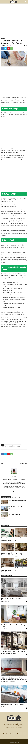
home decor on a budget (9, 445)
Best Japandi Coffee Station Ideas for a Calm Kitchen (20, 539)
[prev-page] (2, 519)
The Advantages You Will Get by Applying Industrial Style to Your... (13, 652)
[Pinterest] (8, 48)
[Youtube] (24, 733)
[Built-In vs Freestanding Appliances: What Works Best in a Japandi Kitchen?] (7, 547)
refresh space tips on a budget (14, 446)
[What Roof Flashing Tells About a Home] (4, 508)
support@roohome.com (16, 729)
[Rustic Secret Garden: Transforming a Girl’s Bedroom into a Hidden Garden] (21, 547)
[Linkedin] (14, 491)
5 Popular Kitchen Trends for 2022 (7, 462)
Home (2, 4)
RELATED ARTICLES (6, 497)
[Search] (26, 1)
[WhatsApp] (11, 48)
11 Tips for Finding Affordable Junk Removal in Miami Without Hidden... (7, 539)
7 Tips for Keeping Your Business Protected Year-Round (20, 569)
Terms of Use (10, 740)
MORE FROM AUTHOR (16, 497)
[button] (2, 1)
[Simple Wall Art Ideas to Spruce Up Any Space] (14, 614)
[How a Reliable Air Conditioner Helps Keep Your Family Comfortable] (4, 514)
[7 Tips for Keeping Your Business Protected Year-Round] (21, 562)
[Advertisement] (14, 23)
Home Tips (7, 4)
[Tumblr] (17, 733)
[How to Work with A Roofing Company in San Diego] (14, 694)
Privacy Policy (16, 740)
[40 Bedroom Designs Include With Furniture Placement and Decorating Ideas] (14, 667)
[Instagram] (7, 733)
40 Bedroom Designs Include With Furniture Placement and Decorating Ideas (14, 678)
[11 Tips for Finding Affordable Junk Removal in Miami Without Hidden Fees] (7, 532)
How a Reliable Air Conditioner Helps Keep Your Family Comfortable (16, 514)
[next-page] (4, 519)
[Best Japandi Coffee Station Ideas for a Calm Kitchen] (4, 502)
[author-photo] (14, 474)
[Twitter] (5, 48)
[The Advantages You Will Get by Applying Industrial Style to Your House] (14, 641)
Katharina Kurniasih (4, 681)
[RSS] (14, 733)
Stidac (3, 45)
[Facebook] (2, 48)
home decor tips (18, 445)
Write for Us (23, 740)
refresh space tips (5, 446)
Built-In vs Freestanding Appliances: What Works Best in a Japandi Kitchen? (7, 553)
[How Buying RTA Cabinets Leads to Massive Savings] (14, 587)
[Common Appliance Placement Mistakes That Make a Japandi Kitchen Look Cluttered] (7, 562)
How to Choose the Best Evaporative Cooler (21, 462)
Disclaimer (5, 740)
